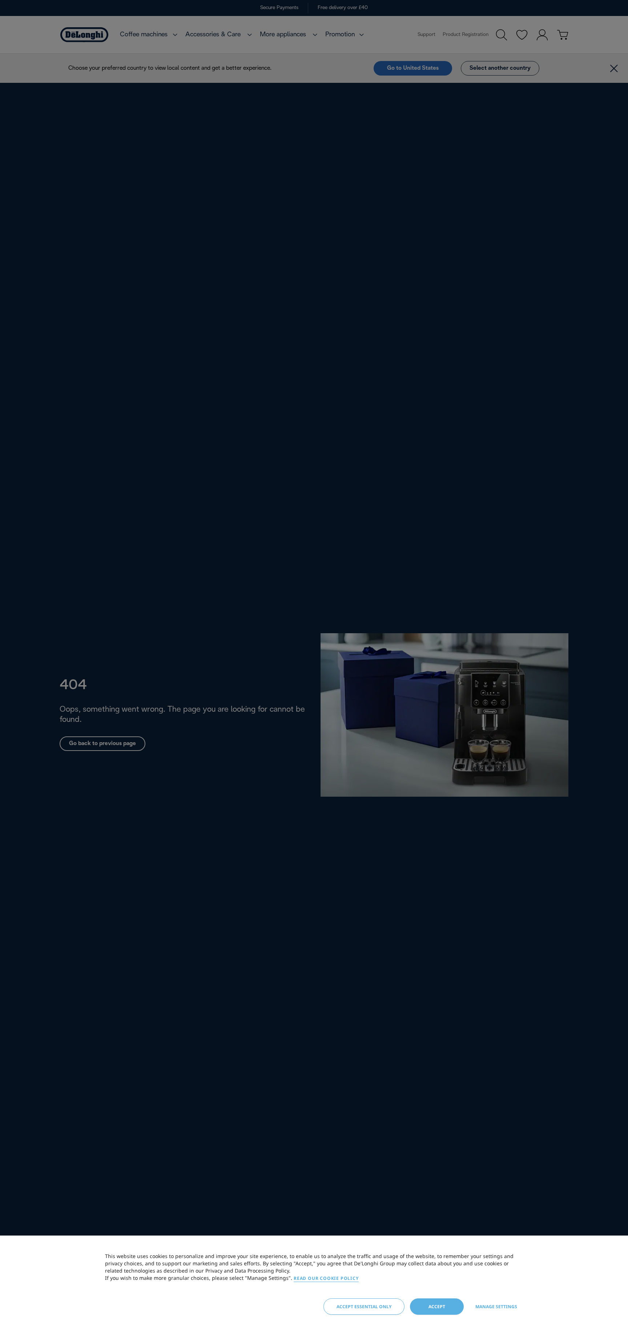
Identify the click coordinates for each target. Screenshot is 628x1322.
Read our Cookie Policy (326, 1278)
